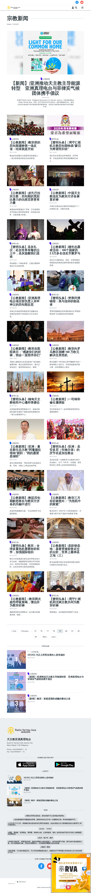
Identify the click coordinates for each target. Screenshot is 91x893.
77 (48, 631)
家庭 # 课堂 (46, 847)
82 (80, 631)
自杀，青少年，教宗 (46, 838)
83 (37, 637)
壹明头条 (55, 139)
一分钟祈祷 (34, 652)
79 (61, 631)
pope (42, 829)
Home (9, 24)
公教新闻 (46, 79)
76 (42, 631)
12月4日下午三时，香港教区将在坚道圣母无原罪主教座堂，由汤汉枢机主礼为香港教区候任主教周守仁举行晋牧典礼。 (45, 824)
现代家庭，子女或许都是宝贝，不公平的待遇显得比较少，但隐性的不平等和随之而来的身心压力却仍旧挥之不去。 (45, 851)
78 (55, 631)
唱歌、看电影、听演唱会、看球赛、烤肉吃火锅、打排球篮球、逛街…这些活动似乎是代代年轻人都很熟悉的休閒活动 (45, 833)
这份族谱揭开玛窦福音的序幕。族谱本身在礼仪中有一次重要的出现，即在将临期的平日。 (46, 819)
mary (49, 829)
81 (73, 631)
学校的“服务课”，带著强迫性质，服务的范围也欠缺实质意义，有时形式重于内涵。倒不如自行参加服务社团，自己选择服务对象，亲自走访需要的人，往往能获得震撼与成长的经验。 (45, 842)
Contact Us (11, 883)
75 (36, 631)
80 (67, 631)
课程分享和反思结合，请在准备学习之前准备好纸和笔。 (45, 816)
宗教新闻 (15, 443)
